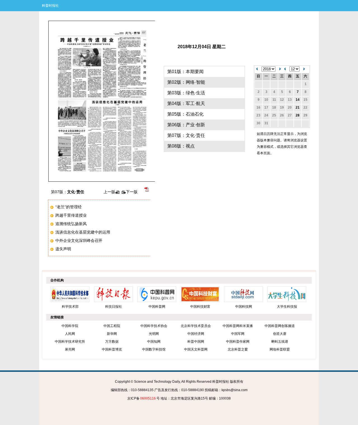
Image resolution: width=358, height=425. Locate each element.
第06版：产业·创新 (186, 124)
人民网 (70, 334)
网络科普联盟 (280, 349)
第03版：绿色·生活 (186, 92)
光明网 (154, 334)
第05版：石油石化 (185, 114)
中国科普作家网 (237, 342)
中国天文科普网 (196, 349)
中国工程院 (111, 326)
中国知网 (154, 342)
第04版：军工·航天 (186, 103)
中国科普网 (157, 307)
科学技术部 (70, 307)
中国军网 (237, 334)
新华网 (112, 334)
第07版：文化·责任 (186, 135)
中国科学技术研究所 (70, 342)
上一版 (109, 192)
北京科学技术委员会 (196, 326)
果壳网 (70, 349)
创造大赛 (279, 334)
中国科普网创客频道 (280, 326)
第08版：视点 (181, 146)
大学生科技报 (287, 307)
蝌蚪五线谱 (279, 342)
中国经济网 (195, 334)
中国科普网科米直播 (238, 326)
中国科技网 (243, 307)
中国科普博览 (112, 349)
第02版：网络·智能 (186, 82)
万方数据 (112, 342)
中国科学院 (70, 326)
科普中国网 (195, 342)
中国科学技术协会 (153, 326)
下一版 (132, 192)
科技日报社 (113, 307)
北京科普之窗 (238, 349)
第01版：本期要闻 (185, 71)
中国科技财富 (200, 307)
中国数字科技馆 (154, 349)
